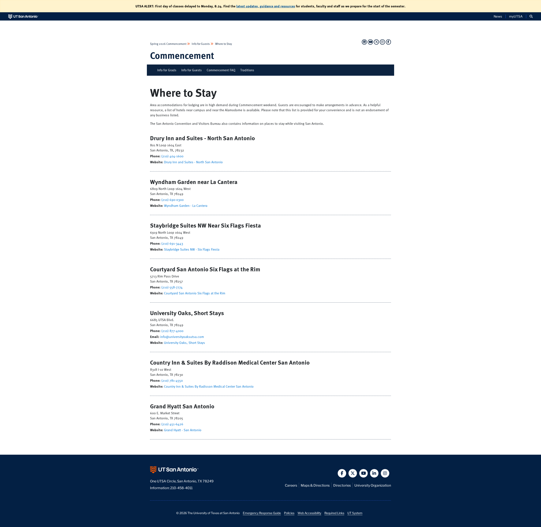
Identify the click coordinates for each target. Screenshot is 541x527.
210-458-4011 (181, 487)
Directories (342, 485)
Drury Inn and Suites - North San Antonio (193, 162)
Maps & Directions (315, 485)
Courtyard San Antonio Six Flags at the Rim (194, 293)
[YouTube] (370, 41)
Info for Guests (200, 43)
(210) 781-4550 (172, 380)
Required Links (334, 513)
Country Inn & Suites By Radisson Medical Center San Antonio (209, 386)
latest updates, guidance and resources (265, 6)
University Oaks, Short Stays (184, 342)
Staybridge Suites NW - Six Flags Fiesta (191, 249)
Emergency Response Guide (262, 513)
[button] (531, 16)
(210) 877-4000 (172, 330)
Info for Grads (166, 70)
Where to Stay (223, 43)
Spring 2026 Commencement (168, 43)
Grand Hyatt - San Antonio (182, 429)
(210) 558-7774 (172, 287)
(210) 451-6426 (172, 424)
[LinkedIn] (364, 41)
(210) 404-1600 (172, 156)
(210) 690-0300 (172, 199)
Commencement (182, 55)
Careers (291, 485)
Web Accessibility (309, 513)
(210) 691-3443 (172, 243)
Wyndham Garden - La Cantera (185, 205)
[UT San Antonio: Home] (23, 16)
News (498, 16)
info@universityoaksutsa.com (182, 336)
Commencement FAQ (221, 70)
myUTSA (516, 16)
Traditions (247, 70)
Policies (289, 513)
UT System (354, 513)
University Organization (372, 485)
